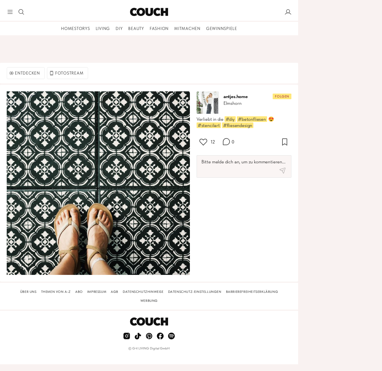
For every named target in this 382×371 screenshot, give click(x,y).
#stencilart (209, 125)
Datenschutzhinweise (143, 292)
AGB (114, 292)
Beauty (136, 28)
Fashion (159, 28)
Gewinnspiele (221, 28)
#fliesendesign (238, 125)
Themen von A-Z (56, 292)
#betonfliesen (252, 119)
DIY (118, 28)
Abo (79, 292)
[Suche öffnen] (21, 12)
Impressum (96, 292)
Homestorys (75, 28)
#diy (230, 119)
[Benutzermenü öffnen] (288, 12)
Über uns (28, 292)
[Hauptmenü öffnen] (10, 12)
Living (103, 28)
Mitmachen (187, 28)
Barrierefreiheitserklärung (252, 292)
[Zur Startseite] (149, 12)
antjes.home (235, 96)
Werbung (149, 301)
